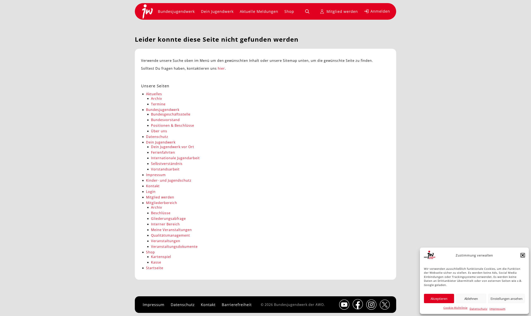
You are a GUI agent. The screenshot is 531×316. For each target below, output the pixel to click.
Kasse (156, 262)
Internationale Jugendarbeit (175, 158)
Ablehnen (471, 299)
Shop (289, 11)
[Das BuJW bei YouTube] (344, 304)
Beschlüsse (161, 213)
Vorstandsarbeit (165, 169)
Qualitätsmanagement (170, 235)
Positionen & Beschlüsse (172, 125)
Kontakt (153, 186)
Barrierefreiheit (237, 304)
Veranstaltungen (165, 241)
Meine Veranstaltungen (171, 229)
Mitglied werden (342, 11)
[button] (523, 255)
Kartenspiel (161, 256)
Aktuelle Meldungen (259, 11)
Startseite (154, 268)
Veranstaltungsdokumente (174, 246)
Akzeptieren (439, 299)
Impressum (497, 309)
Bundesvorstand (165, 120)
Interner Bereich (165, 224)
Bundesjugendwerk (176, 11)
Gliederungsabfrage (168, 218)
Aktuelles (154, 94)
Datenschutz (478, 309)
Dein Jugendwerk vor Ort (172, 147)
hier (221, 68)
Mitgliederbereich (161, 203)
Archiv (156, 98)
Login (151, 191)
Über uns (159, 131)
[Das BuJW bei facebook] (358, 304)
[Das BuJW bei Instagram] (371, 304)
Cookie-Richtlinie (455, 308)
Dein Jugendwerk (217, 11)
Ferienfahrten (163, 152)
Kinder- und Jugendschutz (168, 180)
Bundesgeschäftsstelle (170, 114)
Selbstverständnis (167, 163)
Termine (158, 104)
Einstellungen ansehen (506, 299)
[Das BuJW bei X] (385, 304)
